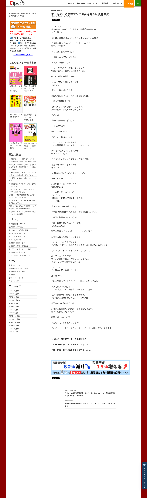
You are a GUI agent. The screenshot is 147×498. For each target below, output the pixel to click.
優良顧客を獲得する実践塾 (18, 246)
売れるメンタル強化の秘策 (18, 230)
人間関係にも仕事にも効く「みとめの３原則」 (15, 88)
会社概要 (12, 275)
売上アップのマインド (17, 236)
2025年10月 (13, 322)
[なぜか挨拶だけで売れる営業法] (15, 104)
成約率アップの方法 (16, 227)
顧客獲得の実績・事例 (17, 243)
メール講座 (129, 4)
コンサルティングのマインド (19, 255)
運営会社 (105, 3)
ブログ (69, 3)
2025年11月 (13, 319)
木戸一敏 (67, 17)
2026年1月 (13, 313)
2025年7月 (13, 332)
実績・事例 (81, 3)
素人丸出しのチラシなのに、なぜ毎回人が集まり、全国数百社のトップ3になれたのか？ (22, 167)
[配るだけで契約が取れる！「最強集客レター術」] (30, 132)
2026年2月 (13, 310)
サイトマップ (14, 281)
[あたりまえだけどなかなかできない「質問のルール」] (30, 75)
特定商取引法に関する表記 (18, 268)
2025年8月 (13, 329)
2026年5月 (13, 300)
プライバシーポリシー (17, 278)
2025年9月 (13, 325)
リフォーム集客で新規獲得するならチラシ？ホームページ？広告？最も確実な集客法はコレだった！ (90, 393)
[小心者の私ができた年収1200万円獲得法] (15, 132)
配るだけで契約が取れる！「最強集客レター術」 (30, 145)
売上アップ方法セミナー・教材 (20, 249)
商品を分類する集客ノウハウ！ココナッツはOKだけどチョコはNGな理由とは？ (90, 403)
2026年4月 (13, 303)
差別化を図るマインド (17, 233)
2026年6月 (13, 297)
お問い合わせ (117, 3)
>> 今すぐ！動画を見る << (23, 55)
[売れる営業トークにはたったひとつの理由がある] (30, 104)
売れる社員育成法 (56, 10)
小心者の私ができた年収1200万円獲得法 (15, 145)
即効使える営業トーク (17, 252)
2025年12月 (13, 316)
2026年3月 (13, 306)
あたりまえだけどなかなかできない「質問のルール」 (30, 88)
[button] (144, 475)
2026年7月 (13, 294)
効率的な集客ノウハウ (17, 224)
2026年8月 (13, 291)
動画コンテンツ (93, 3)
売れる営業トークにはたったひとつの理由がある (30, 117)
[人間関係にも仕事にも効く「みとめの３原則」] (15, 75)
